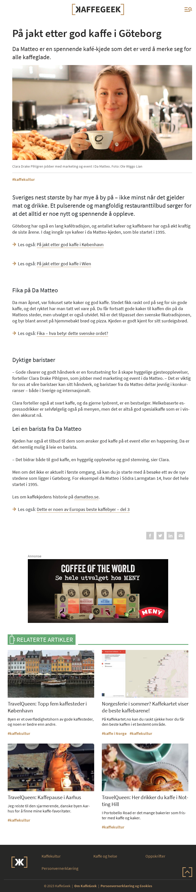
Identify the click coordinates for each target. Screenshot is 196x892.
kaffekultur (24, 179)
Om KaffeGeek (85, 886)
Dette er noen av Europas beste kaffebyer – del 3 (83, 509)
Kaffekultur (51, 856)
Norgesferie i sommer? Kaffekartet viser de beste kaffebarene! (145, 707)
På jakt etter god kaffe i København (70, 244)
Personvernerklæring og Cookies (126, 886)
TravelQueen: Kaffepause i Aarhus (44, 797)
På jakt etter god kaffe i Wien (64, 264)
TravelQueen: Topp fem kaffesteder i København (47, 707)
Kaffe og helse (105, 856)
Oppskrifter (155, 856)
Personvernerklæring (60, 868)
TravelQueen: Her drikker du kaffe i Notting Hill (145, 801)
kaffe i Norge (115, 733)
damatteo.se (86, 497)
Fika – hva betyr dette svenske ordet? (72, 333)
